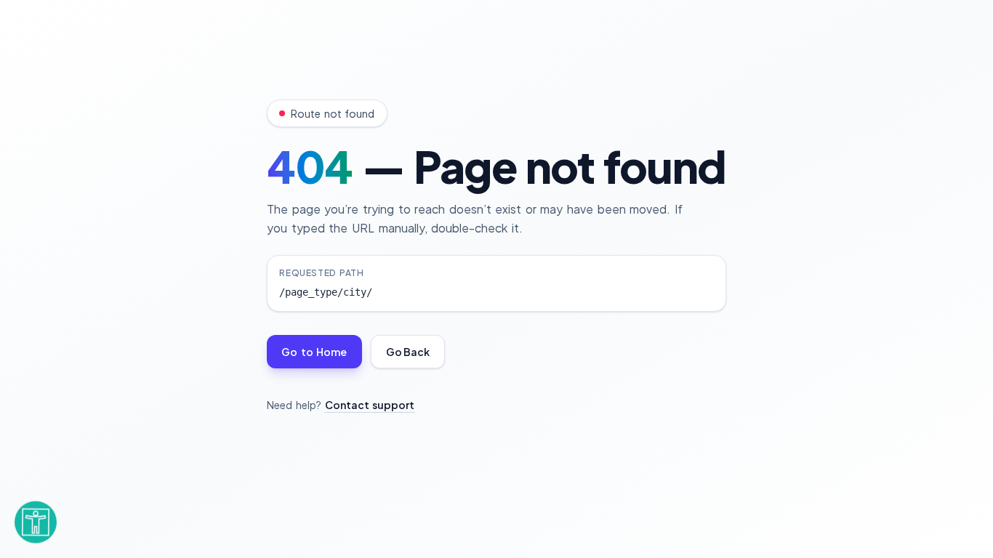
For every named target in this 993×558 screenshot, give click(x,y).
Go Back (408, 351)
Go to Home (314, 351)
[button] (36, 519)
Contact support (370, 404)
